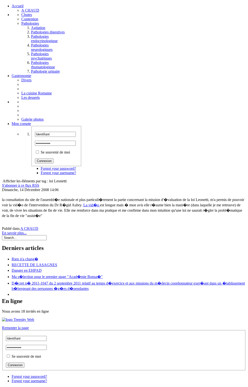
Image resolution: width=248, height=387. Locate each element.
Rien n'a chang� (25, 259)
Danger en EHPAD (27, 270)
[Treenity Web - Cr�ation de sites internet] (124, 319)
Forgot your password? (58, 168)
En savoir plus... (14, 233)
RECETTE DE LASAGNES (34, 265)
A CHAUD (29, 228)
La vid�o (91, 205)
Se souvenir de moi (55, 152)
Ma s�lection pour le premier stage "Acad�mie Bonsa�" (57, 277)
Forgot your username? (58, 173)
